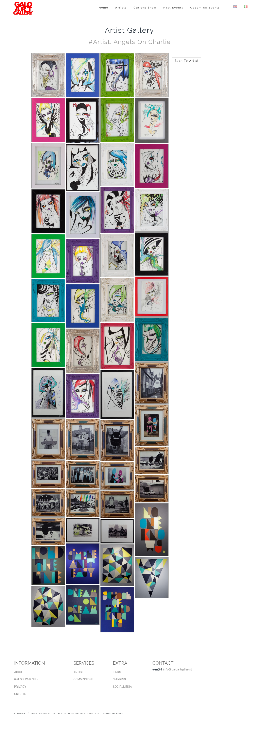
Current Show (145, 7)
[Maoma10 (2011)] (48, 474)
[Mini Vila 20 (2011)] (82, 167)
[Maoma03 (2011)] (151, 488)
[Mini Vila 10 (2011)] (151, 254)
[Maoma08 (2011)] (117, 475)
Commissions (83, 679)
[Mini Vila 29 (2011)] (48, 75)
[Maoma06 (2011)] (48, 502)
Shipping (119, 679)
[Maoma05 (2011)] (82, 503)
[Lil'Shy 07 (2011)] (48, 565)
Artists (121, 7)
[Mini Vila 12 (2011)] (82, 261)
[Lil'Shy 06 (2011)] (82, 564)
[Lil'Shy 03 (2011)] (48, 606)
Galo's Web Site (26, 679)
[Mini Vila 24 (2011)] (82, 120)
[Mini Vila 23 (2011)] (117, 120)
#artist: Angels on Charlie (129, 41)
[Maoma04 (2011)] (117, 504)
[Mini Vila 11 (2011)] (117, 255)
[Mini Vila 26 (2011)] (151, 75)
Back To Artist (187, 60)
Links (117, 672)
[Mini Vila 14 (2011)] (151, 210)
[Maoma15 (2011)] (151, 383)
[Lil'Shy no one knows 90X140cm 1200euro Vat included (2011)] (151, 529)
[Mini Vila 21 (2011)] (48, 165)
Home (103, 7)
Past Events (173, 7)
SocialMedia (122, 686)
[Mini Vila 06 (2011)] (151, 296)
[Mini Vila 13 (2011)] (48, 256)
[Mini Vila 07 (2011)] (117, 300)
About (19, 672)
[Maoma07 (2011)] (151, 460)
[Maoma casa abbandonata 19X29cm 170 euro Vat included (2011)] (117, 531)
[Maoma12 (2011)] (117, 440)
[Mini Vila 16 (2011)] (82, 215)
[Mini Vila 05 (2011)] (82, 396)
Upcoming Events (205, 7)
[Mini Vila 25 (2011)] (48, 120)
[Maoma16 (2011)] (117, 394)
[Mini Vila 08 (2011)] (82, 306)
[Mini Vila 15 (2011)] (117, 210)
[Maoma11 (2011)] (151, 425)
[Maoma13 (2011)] (82, 439)
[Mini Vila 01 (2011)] (48, 392)
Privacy (20, 686)
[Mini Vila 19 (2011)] (117, 164)
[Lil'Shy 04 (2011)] (151, 577)
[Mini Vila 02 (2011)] (151, 339)
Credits (20, 694)
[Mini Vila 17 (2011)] (48, 211)
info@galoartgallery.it (177, 669)
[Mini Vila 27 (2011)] (117, 75)
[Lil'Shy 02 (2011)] (82, 605)
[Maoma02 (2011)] (48, 531)
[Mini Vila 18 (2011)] (151, 166)
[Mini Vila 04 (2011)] (48, 345)
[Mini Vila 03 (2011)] (82, 351)
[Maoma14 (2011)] (48, 439)
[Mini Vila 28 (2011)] (82, 75)
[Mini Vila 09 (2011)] (48, 300)
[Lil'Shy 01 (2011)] (117, 609)
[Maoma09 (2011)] (82, 474)
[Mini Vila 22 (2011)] (151, 120)
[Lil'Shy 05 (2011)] (117, 565)
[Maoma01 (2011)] (82, 530)
